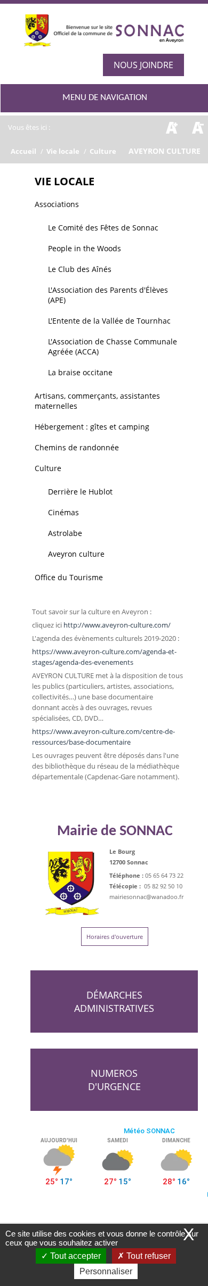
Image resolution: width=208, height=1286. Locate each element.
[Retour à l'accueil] (104, 35)
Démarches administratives (114, 1001)
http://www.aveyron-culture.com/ (117, 625)
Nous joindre (143, 65)
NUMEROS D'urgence (114, 1080)
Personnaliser (105, 1271)
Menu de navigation (104, 97)
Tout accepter (74, 1255)
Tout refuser (147, 1255)
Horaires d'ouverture (114, 937)
